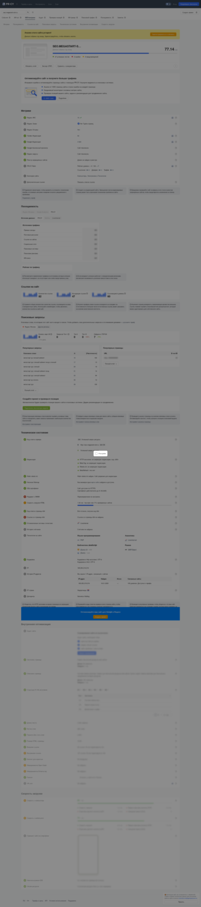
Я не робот (102, 453)
